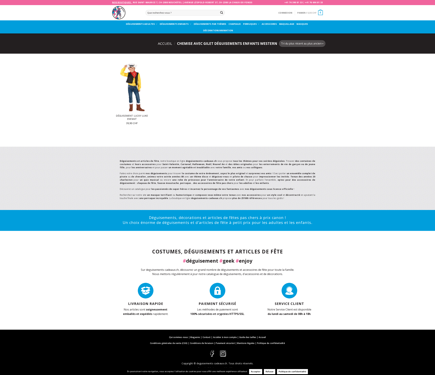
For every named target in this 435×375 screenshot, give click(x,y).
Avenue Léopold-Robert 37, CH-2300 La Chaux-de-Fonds (218, 2)
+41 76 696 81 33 (314, 2)
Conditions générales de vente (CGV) (169, 343)
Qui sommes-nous (178, 337)
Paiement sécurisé (225, 343)
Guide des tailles (247, 337)
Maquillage (286, 23)
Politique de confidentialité (271, 343)
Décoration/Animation (218, 30)
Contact (207, 337)
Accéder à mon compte (225, 337)
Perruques (250, 23)
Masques (302, 23)
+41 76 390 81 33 (293, 2)
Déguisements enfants (174, 23)
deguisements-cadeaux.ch (212, 363)
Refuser (270, 371)
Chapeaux (235, 23)
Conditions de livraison (201, 343)
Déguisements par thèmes (210, 23)
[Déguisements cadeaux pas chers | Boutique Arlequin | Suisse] (126, 12)
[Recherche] (221, 13)
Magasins (195, 337)
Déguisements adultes (140, 23)
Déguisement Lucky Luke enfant (132, 117)
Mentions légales (246, 343)
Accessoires (269, 23)
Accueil (165, 43)
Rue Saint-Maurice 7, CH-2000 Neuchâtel (157, 2)
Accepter (255, 371)
